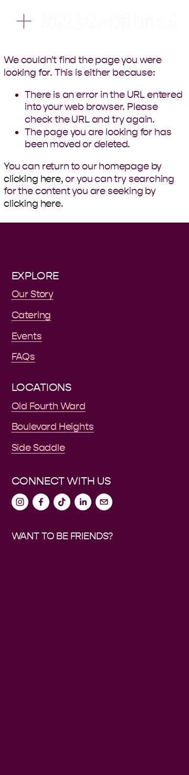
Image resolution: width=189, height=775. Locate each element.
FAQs (23, 357)
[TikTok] (62, 502)
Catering (31, 315)
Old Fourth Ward (49, 406)
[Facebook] (41, 502)
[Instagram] (20, 502)
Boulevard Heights (53, 426)
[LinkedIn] (83, 502)
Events (27, 336)
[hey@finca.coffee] (104, 502)
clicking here (32, 179)
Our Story (33, 294)
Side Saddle (38, 448)
